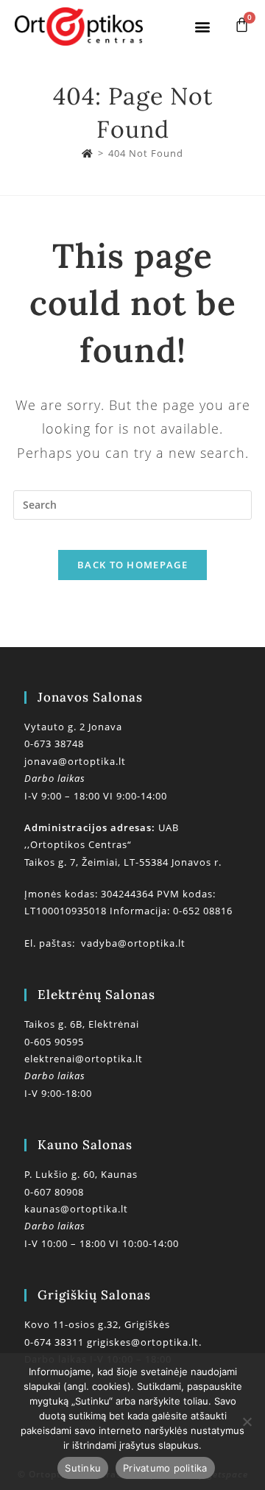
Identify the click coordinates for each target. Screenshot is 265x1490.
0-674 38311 (55, 1342)
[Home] (87, 153)
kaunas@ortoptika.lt (76, 1208)
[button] (202, 26)
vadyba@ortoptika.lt (133, 943)
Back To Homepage (132, 564)
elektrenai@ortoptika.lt (83, 1058)
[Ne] (246, 1421)
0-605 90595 (54, 1041)
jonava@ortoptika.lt (75, 761)
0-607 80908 (54, 1191)
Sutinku (83, 1468)
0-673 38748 (54, 743)
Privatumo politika (165, 1468)
